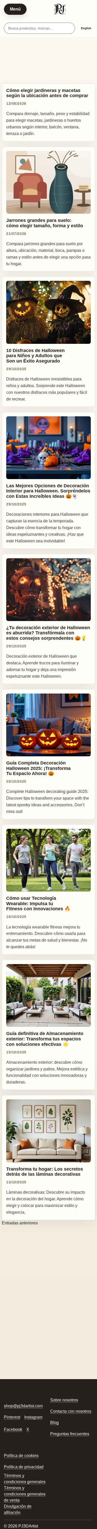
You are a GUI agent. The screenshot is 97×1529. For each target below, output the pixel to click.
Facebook (13, 1429)
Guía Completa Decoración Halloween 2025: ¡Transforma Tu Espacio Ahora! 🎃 (38, 768)
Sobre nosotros (64, 1400)
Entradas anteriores (20, 1223)
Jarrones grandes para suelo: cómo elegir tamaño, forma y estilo (44, 223)
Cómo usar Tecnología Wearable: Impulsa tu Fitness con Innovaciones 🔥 (38, 903)
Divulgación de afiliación (18, 1509)
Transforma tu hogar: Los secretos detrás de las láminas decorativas (44, 1171)
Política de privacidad (23, 1467)
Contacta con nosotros (70, 1411)
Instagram (33, 1417)
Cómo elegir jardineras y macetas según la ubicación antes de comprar (47, 93)
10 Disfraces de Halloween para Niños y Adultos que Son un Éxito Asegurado (35, 356)
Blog (54, 1422)
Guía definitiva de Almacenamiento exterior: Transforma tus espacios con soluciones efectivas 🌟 (44, 1039)
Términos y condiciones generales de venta (25, 1494)
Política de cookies (21, 1455)
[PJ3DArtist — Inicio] (60, 9)
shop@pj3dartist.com (23, 1406)
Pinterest (12, 1417)
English (86, 28)
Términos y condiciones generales (25, 1478)
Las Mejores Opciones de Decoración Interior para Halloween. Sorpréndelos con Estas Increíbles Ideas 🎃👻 (48, 491)
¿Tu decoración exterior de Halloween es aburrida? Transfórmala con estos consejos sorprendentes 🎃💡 (48, 633)
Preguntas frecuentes (69, 1434)
